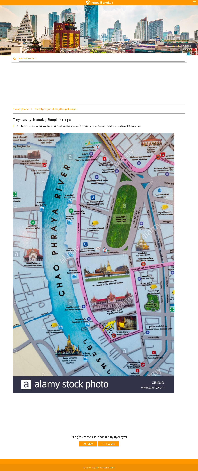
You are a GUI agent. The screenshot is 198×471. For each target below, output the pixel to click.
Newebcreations (107, 467)
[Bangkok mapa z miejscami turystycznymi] (93, 392)
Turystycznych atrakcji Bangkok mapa (55, 109)
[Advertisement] (93, 86)
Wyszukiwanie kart (27, 58)
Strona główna (21, 109)
